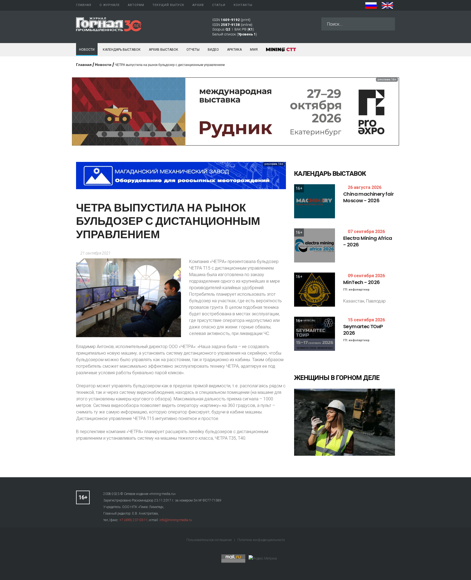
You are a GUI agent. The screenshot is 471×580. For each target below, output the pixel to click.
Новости (87, 50)
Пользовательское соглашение (209, 540)
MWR (254, 50)
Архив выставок (163, 50)
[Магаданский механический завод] (181, 175)
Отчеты (193, 50)
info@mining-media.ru (175, 520)
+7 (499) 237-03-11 (133, 520)
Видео (213, 50)
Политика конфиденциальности (261, 540)
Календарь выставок (122, 50)
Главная (84, 64)
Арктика (234, 50)
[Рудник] (235, 111)
